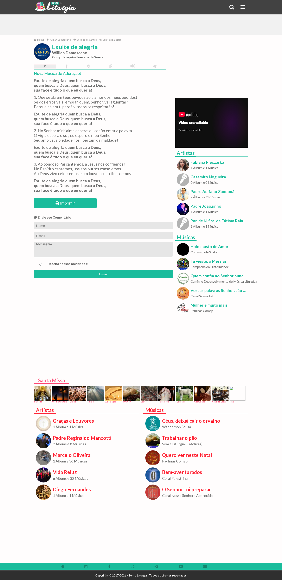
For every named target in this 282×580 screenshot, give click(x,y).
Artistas (186, 153)
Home (40, 39)
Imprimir (67, 203)
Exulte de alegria (111, 39)
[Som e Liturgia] (55, 7)
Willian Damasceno (60, 39)
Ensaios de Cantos (86, 39)
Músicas (186, 237)
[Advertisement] (141, 24)
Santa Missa (51, 380)
